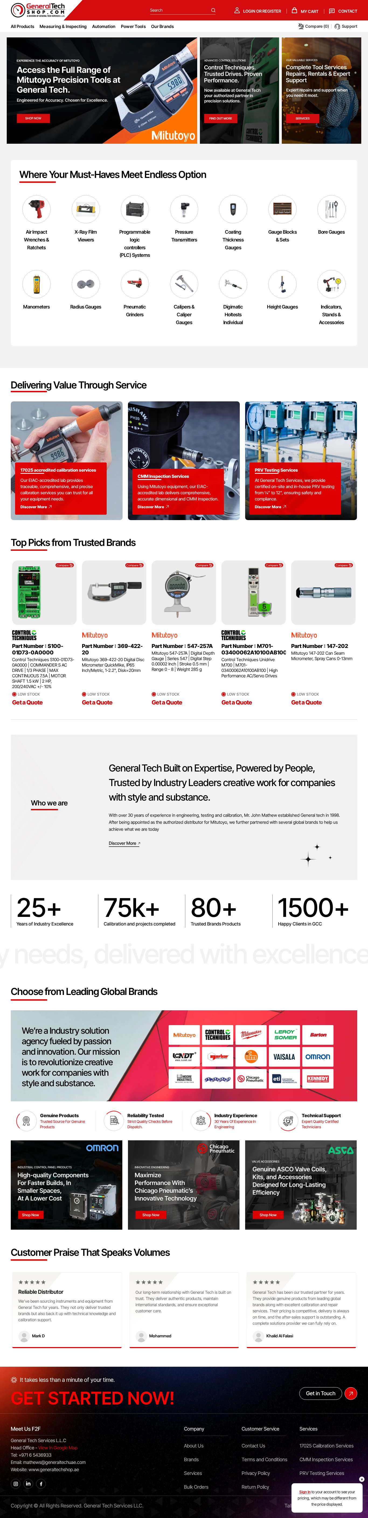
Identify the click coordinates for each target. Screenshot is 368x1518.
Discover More (33, 506)
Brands (191, 1459)
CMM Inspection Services (326, 1459)
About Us (194, 1446)
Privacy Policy (256, 1473)
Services (193, 1473)
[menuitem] (63, 26)
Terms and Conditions (264, 1459)
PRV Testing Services (322, 1473)
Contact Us (253, 1446)
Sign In (305, 1491)
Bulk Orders (196, 1487)
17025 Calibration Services (327, 1446)
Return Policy (255, 1487)
